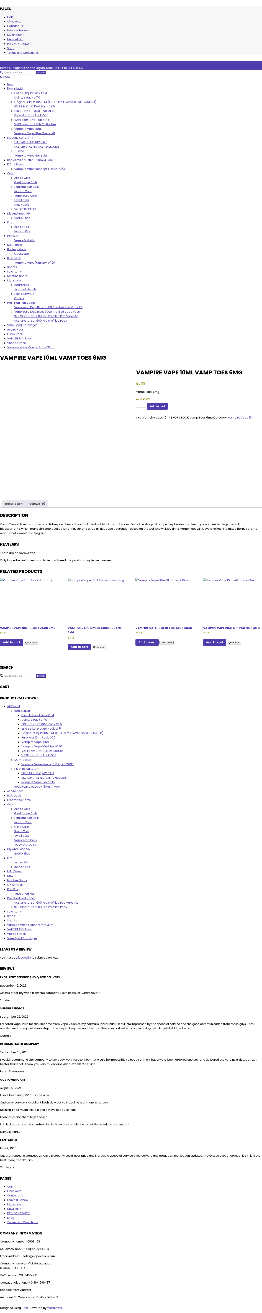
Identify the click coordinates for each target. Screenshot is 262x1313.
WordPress (55, 1308)
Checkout (14, 21)
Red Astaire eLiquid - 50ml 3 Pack (37, 787)
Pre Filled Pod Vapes (21, 898)
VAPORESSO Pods (19, 929)
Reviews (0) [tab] (36, 504)
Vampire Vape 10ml (241, 417)
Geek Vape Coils (25, 813)
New (10, 876)
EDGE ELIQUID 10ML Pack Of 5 (41, 724)
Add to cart (157, 406)
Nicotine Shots (17, 880)
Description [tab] (14, 504)
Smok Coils (21, 831)
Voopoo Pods (16, 934)
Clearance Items (19, 800)
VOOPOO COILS (25, 845)
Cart (10, 17)
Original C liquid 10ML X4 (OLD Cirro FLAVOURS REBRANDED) (62, 733)
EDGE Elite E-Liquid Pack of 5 (41, 729)
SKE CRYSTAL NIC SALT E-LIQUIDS (44, 778)
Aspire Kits (21, 862)
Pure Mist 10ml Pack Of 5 (38, 737)
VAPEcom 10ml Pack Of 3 (38, 755)
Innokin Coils (23, 822)
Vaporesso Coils (25, 840)
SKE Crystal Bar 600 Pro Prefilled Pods (40, 907)
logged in (24, 958)
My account (15, 35)
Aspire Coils (22, 809)
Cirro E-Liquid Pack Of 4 (37, 715)
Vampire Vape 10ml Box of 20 (41, 746)
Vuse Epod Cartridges (22, 938)
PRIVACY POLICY (18, 44)
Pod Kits (12, 889)
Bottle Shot (22, 853)
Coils (10, 804)
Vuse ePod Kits (24, 894)
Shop (10, 48)
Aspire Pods (15, 791)
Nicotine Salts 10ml (27, 769)
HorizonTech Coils (26, 818)
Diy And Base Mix (18, 849)
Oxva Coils (21, 827)
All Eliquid (13, 706)
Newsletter (15, 39)
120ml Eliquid (22, 760)
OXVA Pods (15, 885)
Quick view (31, 642)
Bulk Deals (14, 795)
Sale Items (14, 911)
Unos (25, 1308)
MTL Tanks (14, 871)
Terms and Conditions (22, 53)
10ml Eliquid (22, 711)
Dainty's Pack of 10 (34, 720)
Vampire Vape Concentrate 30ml (30, 925)
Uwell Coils (21, 836)
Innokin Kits (22, 867)
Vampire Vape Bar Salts (38, 782)
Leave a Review (17, 30)
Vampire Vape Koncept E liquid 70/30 (47, 764)
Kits (9, 858)
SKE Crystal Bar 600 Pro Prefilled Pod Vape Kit (46, 903)
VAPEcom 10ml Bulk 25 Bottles (42, 751)
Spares (12, 920)
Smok (11, 916)
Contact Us (15, 26)
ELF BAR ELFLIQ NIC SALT (37, 773)
